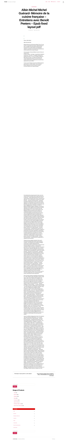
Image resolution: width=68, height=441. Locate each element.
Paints (15, 398)
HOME (46, 1)
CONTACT (58, 1)
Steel (15, 392)
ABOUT (49, 1)
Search (15, 386)
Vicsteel (5, 1)
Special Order (16, 401)
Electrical (15, 394)
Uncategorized (34, 6)
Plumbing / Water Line (17, 403)
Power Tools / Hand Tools (18, 405)
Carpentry (15, 396)
